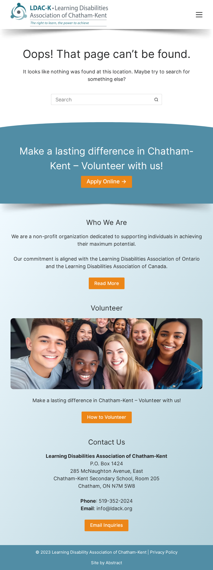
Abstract (114, 562)
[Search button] (156, 99)
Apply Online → (106, 181)
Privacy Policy (164, 552)
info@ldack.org (114, 508)
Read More (106, 283)
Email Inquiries (106, 525)
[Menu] (199, 14)
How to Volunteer (106, 417)
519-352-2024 (116, 501)
